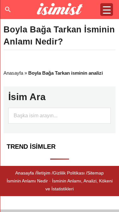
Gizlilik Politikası (69, 172)
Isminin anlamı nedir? (59, 9)
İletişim (43, 172)
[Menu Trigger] (106, 9)
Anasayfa (13, 73)
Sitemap (95, 172)
